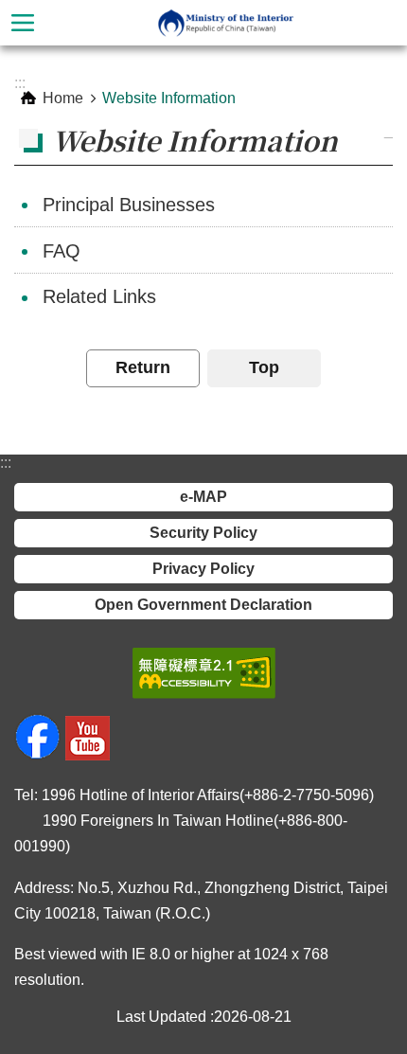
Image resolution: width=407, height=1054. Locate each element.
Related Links (99, 296)
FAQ (61, 251)
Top (264, 367)
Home (63, 98)
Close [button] (22, 22)
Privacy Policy (203, 569)
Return (142, 367)
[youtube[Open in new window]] (87, 755)
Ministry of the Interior (226, 22)
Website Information (169, 98)
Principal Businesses (129, 204)
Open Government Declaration (203, 605)
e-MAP (203, 497)
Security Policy (203, 533)
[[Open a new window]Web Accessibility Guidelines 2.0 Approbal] (204, 673)
